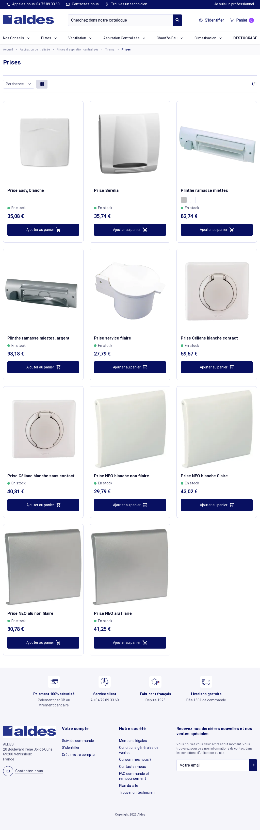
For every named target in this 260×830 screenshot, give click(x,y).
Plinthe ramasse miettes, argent (38, 338)
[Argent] (184, 200)
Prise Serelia (106, 190)
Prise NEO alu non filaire (30, 613)
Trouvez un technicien (126, 4)
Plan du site (128, 786)
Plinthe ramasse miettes (204, 190)
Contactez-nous (82, 4)
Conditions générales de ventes (138, 750)
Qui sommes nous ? (135, 759)
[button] (211, 20)
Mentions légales (133, 741)
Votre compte (75, 728)
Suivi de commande (78, 741)
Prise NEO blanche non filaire (121, 475)
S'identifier (70, 748)
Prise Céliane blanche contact (209, 338)
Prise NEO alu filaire (113, 613)
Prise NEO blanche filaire (204, 475)
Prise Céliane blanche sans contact (41, 475)
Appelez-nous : (33, 4)
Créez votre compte (78, 755)
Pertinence (19, 83)
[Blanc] (193, 200)
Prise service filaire (112, 338)
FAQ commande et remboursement (134, 776)
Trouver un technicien (137, 792)
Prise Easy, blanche (25, 190)
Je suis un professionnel (234, 4)
